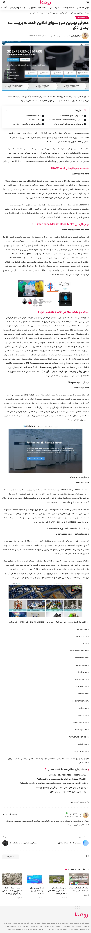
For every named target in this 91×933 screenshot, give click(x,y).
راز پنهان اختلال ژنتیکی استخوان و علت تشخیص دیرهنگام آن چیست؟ (12, 891)
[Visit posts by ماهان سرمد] (85, 35)
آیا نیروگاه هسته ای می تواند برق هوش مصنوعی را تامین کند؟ (61, 779)
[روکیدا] (45, 2)
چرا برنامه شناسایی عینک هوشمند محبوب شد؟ (79, 889)
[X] (7, 814)
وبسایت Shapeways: (33, 116)
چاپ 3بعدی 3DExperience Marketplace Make (66, 120)
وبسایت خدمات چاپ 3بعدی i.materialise (26, 124)
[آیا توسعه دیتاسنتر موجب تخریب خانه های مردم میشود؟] (56, 879)
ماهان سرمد (76, 35)
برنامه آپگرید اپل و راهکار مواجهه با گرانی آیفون (68, 791)
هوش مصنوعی (61, 883)
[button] (87, 2)
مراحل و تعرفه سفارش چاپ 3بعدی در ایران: (68, 124)
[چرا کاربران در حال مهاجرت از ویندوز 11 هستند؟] (34, 879)
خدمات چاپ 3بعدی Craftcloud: (71, 116)
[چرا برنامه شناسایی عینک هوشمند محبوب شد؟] (79, 879)
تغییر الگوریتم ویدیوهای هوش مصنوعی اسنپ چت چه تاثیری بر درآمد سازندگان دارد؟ (53, 783)
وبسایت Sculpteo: (34, 120)
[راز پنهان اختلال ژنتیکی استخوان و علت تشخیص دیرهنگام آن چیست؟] (12, 879)
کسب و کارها (74, 802)
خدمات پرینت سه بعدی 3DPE (38, 363)
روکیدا (87, 13)
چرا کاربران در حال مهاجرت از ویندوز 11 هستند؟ (36, 891)
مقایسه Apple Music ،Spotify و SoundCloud (67, 775)
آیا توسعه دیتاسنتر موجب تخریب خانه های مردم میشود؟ (57, 891)
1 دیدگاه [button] (9, 857)
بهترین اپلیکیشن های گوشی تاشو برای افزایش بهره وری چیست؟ (61, 787)
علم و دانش (18, 883)
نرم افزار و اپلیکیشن (77, 13)
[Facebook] (10, 814)
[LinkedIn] (3, 814)
